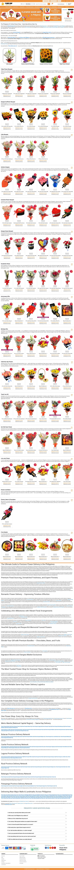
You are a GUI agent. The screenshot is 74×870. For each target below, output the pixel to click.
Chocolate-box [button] (37, 6)
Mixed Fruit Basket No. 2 (7, 556)
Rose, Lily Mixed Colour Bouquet (7, 418)
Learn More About (23, 853)
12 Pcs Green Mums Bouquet (7, 320)
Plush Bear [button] (43, 6)
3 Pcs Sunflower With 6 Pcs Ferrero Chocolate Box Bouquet (19, 127)
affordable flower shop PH (24, 801)
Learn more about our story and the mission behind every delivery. (41, 681)
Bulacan (44, 27)
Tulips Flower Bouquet (66, 662)
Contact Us (40, 853)
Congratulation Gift (10, 618)
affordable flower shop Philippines (59, 25)
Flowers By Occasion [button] (29, 6)
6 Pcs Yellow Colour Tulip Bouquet (19, 93)
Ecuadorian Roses (46, 601)
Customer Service (59, 853)
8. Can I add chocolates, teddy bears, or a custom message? (19, 830)
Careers (2, 858)
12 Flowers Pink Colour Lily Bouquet (19, 159)
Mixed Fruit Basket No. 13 (19, 320)
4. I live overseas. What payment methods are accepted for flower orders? (22, 821)
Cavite (47, 27)
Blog (2, 857)
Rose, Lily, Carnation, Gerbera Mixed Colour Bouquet (19, 354)
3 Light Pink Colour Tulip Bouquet (43, 93)
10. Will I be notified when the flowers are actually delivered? (19, 839)
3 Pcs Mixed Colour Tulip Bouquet (31, 93)
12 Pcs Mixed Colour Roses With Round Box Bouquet (67, 256)
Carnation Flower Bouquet (59, 661)
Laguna (50, 27)
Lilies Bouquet (58, 662)
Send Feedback (42, 855)
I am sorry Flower (54, 622)
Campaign (21, 863)
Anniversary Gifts (30, 599)
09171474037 (42, 858)
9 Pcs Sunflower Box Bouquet (43, 126)
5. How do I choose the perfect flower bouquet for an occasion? (20, 824)
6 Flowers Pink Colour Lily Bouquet (7, 158)
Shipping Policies (23, 858)
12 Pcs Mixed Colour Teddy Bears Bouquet (55, 482)
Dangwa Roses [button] (15, 6)
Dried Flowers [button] (54, 6)
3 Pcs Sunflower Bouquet (31, 126)
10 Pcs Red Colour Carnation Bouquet (43, 223)
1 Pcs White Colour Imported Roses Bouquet (7, 289)
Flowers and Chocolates (51, 604)
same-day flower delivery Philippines (32, 719)
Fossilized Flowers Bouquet (41, 607)
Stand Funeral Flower (25, 634)
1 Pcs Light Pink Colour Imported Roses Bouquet (67, 289)
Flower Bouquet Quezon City (59, 718)
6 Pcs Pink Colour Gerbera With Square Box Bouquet (67, 354)
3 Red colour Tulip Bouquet (67, 93)
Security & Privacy (23, 860)
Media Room (3, 860)
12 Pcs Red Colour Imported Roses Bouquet (55, 289)
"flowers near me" (20, 803)
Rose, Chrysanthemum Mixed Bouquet (55, 354)
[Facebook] (46, 848)
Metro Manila (27, 27)
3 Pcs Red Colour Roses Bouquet (7, 255)
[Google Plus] (55, 848)
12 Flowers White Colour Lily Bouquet (43, 159)
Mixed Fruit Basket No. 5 (67, 320)
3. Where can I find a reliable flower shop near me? (17, 818)
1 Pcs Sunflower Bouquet (55, 126)
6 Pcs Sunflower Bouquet (67, 126)
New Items (15, 621)
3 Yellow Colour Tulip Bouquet (55, 93)
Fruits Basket (45, 650)
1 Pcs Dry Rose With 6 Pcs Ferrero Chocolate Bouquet (55, 419)
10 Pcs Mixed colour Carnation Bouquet (31, 223)
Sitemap (2, 861)
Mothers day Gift (24, 617)
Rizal (53, 27)
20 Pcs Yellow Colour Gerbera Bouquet (55, 387)
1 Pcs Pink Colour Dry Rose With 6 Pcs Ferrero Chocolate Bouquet (43, 321)
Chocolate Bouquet (30, 645)
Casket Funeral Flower (41, 636)
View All (72, 70)
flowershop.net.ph (43, 25)
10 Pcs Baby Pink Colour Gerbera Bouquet (55, 192)
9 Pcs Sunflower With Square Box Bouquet (7, 127)
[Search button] (49, 4)
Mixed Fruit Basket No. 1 (43, 386)
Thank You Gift (18, 623)
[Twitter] (48, 848)
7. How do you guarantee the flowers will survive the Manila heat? (20, 833)
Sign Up (68, 1)
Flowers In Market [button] (8, 6)
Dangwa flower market (41, 582)
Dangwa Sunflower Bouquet (10, 661)
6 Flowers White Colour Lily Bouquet (31, 159)
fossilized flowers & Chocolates (58, 607)
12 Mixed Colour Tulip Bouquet (7, 93)
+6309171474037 (43, 857)
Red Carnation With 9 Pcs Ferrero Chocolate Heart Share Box (19, 223)
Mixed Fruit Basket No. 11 (43, 353)
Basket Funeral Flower (62, 635)
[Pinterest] (53, 848)
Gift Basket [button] (48, 6)
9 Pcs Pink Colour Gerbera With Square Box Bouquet (43, 192)
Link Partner (3, 864)
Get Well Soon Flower (52, 623)
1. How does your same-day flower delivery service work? (18, 812)
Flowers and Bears (27, 652)
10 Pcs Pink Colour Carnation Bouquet (7, 223)
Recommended (28, 620)
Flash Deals (64, 9)
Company (3, 853)
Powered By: (62, 845)
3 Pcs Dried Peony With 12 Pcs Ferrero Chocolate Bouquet (7, 354)
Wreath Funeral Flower (68, 634)
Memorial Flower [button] (61, 6)
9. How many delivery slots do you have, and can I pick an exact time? (21, 836)
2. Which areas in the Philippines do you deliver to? (17, 815)
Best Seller (43, 620)
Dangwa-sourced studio (33, 698)
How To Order (22, 855)
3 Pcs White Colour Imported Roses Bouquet (31, 289)
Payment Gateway (5, 845)
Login (64, 1)
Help (72, 1)
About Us (3, 855)
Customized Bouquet (54, 621)
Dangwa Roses (58, 600)
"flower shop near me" (13, 803)
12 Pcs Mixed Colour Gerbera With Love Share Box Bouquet (7, 192)
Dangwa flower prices (29, 803)
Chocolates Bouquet (10, 605)
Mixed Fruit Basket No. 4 (19, 556)
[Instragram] (50, 848)
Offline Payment (22, 857)
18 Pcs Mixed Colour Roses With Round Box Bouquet (31, 256)
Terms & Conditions (23, 861)
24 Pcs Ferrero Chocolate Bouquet (31, 418)
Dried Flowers (18, 665)
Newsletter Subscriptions (5, 863)
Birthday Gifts (21, 615)
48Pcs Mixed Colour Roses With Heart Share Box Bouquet (43, 256)
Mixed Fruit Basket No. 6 (67, 556)
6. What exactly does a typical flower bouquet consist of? (19, 827)
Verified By (32, 845)
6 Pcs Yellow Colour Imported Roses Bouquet (19, 289)
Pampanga (61, 27)
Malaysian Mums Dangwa (15, 659)
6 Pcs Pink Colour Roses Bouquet (55, 255)
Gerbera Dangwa (52, 659)
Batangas (56, 27)
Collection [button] (67, 6)
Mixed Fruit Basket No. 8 (31, 556)
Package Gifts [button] (22, 6)
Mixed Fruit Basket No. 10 (43, 556)
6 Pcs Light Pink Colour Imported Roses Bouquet (43, 289)
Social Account (48, 845)
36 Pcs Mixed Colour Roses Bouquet (19, 256)
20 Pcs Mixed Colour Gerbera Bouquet (19, 192)
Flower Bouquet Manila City (48, 718)
